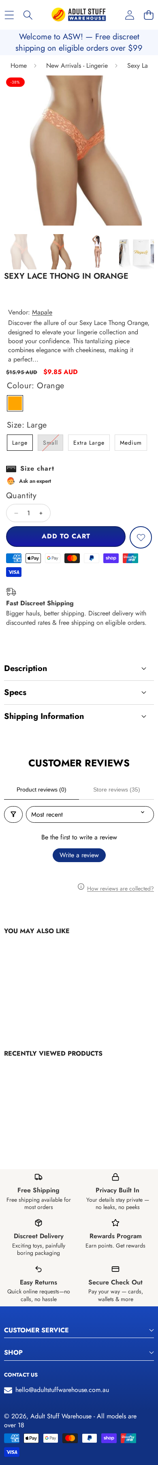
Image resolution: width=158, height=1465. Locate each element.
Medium (131, 443)
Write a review (79, 855)
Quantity (21, 495)
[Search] (28, 15)
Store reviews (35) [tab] (116, 789)
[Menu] (9, 15)
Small (53, 444)
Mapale (42, 312)
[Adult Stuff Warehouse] (78, 14)
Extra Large (89, 443)
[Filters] (13, 814)
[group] (21, 251)
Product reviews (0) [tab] (41, 789)
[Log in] (129, 15)
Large (20, 443)
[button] (148, 15)
